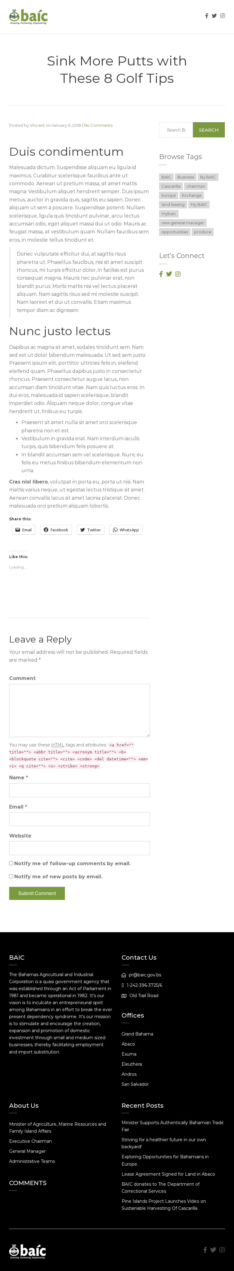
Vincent (37, 125)
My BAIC (199, 204)
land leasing (173, 204)
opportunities (174, 231)
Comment (22, 678)
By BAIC (208, 177)
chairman (195, 186)
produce (202, 231)
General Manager (27, 1151)
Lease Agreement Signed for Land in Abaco (168, 1174)
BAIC (166, 177)
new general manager (182, 222)
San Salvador (135, 1084)
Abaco (128, 1044)
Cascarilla (170, 186)
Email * (18, 807)
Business (185, 177)
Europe (168, 195)
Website (20, 836)
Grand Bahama (137, 1034)
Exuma (129, 1054)
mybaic (168, 213)
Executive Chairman (30, 1141)
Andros (129, 1074)
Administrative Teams (32, 1161)
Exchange (191, 195)
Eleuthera (132, 1064)
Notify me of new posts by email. (58, 877)
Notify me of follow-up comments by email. (72, 863)
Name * (18, 778)
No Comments (98, 125)
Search (209, 130)
